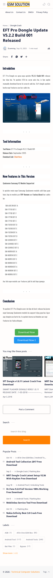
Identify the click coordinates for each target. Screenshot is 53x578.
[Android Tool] (24, 485)
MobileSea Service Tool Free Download (26, 502)
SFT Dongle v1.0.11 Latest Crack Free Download (22, 383)
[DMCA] (30, 12)
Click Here (18, 156)
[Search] (49, 4)
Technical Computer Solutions (25, 572)
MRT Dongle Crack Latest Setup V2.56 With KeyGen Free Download (26, 477)
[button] (44, 4)
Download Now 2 (26, 340)
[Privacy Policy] (42, 12)
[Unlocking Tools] (37, 485)
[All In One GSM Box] (26, 457)
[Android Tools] (41, 457)
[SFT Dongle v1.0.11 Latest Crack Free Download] (22, 366)
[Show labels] (11, 553)
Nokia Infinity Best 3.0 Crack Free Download (24, 515)
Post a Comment (26, 409)
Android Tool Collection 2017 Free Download (24, 463)
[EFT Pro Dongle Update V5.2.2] (26, 107)
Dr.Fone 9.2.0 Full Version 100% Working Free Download (27, 491)
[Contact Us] (20, 12)
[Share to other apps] (26, 56)
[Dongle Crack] (23, 471)
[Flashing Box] (34, 471)
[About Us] (9, 12)
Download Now (26, 332)
